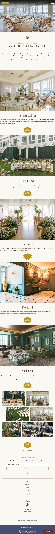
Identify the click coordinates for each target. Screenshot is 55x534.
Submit (27, 468)
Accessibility (27, 490)
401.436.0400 (27, 515)
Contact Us (27, 484)
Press (27, 481)
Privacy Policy (27, 494)
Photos (27, 487)
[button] (52, 3)
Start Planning (27, 450)
